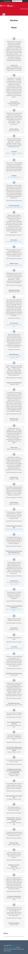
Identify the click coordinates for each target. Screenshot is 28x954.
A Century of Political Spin (14, 896)
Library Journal (14, 477)
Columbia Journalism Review (14, 382)
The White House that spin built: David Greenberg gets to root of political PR (14, 771)
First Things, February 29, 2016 (14, 241)
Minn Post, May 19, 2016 (14, 177)
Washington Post (14, 418)
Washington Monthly (14, 290)
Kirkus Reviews (14, 502)
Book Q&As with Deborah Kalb (14, 673)
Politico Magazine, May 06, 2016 (14, 648)
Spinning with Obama (14, 923)
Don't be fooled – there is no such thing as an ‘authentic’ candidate (14, 819)
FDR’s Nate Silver (14, 843)
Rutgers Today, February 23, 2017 (14, 529)
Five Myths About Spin (14, 703)
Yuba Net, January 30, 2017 (14, 554)
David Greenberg (24, 8)
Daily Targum (14, 628)
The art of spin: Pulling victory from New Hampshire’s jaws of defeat (14, 749)
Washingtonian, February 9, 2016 (14, 265)
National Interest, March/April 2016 (14, 207)
